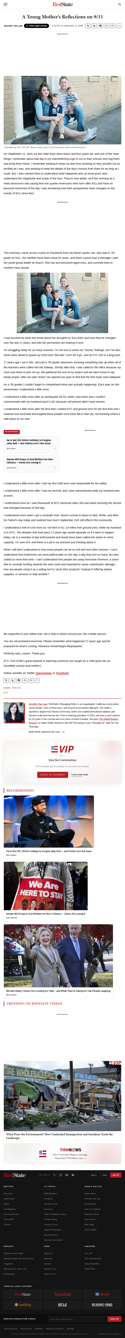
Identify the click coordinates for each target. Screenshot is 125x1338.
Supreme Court (51, 1235)
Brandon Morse (92, 1214)
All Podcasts (9, 1274)
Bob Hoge (89, 1224)
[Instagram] (60, 1175)
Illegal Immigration (52, 1229)
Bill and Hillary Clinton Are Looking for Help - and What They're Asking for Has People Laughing (58, 990)
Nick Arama (11, 995)
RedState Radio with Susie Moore (19, 1258)
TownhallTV (9, 1219)
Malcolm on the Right (13, 1253)
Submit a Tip (50, 1269)
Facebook (62, 673)
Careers (47, 1264)
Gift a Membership (93, 1258)
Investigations (10, 1209)
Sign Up (114, 1319)
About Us (48, 1253)
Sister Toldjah (91, 1229)
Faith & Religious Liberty (55, 1214)
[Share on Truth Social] (94, 25)
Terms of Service (10, 1329)
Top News (8, 1193)
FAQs (104, 1175)
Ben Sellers (11, 855)
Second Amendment (53, 1240)
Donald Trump (50, 1204)
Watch (6, 1204)
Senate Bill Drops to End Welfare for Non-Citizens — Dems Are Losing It (45, 913)
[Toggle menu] (5, 4)
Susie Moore (90, 1204)
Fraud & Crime (50, 1224)
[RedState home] (14, 1175)
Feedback (39, 1329)
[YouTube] (72, 1175)
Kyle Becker (11, 918)
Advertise (48, 1258)
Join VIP (115, 1175)
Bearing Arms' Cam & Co (15, 1269)
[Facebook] (66, 1175)
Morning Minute (11, 1214)
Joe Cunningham (93, 1209)
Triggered (8, 1264)
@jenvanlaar (44, 673)
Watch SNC (90, 1269)
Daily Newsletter (92, 1264)
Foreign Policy (50, 1219)
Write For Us (49, 1274)
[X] (54, 1175)
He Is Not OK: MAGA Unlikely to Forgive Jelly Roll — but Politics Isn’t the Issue (48, 851)
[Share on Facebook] (100, 25)
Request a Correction (55, 1329)
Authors (7, 1224)
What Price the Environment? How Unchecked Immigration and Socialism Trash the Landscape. (59, 1136)
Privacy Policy (26, 1329)
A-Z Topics (49, 1186)
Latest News (9, 1199)
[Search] (120, 4)
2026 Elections (50, 1193)
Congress (48, 1199)
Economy (48, 1209)
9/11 (6, 692)
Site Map (70, 1329)
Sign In (94, 1175)
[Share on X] (88, 25)
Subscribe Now (79, 775)
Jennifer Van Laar (13, 25)
